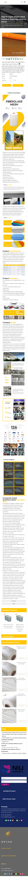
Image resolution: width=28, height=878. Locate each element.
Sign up (5, 784)
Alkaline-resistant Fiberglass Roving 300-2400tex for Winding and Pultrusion (20, 628)
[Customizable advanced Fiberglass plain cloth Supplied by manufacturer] (9, 684)
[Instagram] (21, 820)
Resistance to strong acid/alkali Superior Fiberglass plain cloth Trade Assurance (21, 647)
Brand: (3, 76)
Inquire (7, 85)
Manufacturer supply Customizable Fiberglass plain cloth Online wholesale (21, 663)
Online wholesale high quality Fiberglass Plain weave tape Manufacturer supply (21, 710)
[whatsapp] (6, 820)
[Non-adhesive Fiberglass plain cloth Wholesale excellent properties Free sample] (9, 700)
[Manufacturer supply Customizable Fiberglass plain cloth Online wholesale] (9, 668)
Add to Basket (18, 85)
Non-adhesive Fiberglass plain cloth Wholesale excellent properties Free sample (21, 694)
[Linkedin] (10, 820)
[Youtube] (13, 820)
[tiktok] (19, 820)
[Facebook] (8, 820)
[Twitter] (15, 820)
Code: (3, 78)
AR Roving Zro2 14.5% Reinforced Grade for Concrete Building (8, 626)
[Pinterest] (23, 874)
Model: (3, 74)
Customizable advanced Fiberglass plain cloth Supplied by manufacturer (21, 679)
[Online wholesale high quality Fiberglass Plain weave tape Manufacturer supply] (9, 715)
